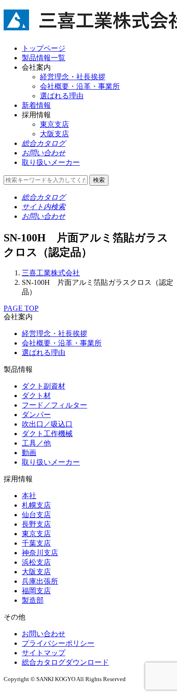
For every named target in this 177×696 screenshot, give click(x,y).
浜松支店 (36, 562)
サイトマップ (43, 653)
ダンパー (36, 414)
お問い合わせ (43, 634)
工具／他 (36, 443)
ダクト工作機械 (47, 433)
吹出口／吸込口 (47, 424)
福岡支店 (36, 591)
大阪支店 (54, 134)
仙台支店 (36, 514)
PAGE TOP (21, 308)
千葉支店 (36, 543)
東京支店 (54, 124)
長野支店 (36, 524)
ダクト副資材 (43, 386)
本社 (29, 495)
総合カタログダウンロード (65, 662)
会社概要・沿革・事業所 (80, 86)
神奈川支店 (40, 553)
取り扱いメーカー (51, 462)
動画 (29, 452)
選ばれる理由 (62, 96)
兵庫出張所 (40, 581)
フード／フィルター (54, 405)
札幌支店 (36, 505)
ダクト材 (36, 395)
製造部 (33, 600)
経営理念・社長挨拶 (72, 77)
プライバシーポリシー (58, 643)
